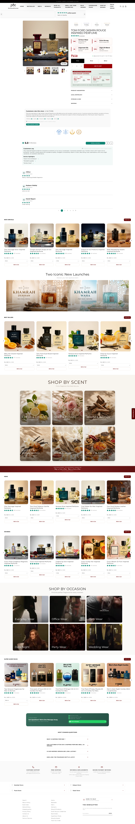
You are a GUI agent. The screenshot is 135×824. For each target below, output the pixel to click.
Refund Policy (26, 807)
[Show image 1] (30, 70)
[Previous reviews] (1, 14)
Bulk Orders (83, 6)
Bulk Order (25, 804)
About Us (25, 816)
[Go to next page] (76, 210)
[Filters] (107, 143)
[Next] (131, 240)
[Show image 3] (46, 70)
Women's (48, 6)
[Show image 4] (55, 70)
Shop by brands (103, 6)
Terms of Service (27, 818)
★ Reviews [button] (133, 414)
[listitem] (35, 408)
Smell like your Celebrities (70, 6)
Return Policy (26, 802)
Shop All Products (57, 6)
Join (110, 813)
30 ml (77, 60)
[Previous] (3, 240)
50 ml (91, 60)
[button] (125, 6)
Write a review (95, 143)
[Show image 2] (38, 70)
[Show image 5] (63, 70)
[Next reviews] (85, 14)
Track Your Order (112, 6)
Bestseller (31, 6)
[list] (68, 425)
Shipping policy (26, 809)
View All (127, 219)
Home (22, 6)
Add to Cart (16, 264)
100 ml (105, 60)
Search (24, 800)
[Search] (120, 6)
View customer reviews (33, 124)
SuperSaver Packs (93, 6)
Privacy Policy (26, 811)
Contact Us (25, 813)
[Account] (123, 6)
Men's (40, 6)
